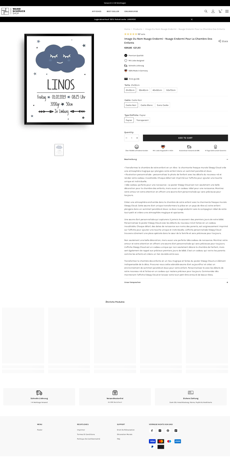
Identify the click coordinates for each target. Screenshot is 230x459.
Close (192, 19)
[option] (59, 79)
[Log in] (213, 11)
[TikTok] (176, 431)
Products (137, 29)
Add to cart (185, 138)
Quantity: (129, 132)
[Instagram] (160, 431)
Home (127, 29)
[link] (23, 366)
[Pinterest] (168, 431)
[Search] (206, 11)
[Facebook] (152, 431)
